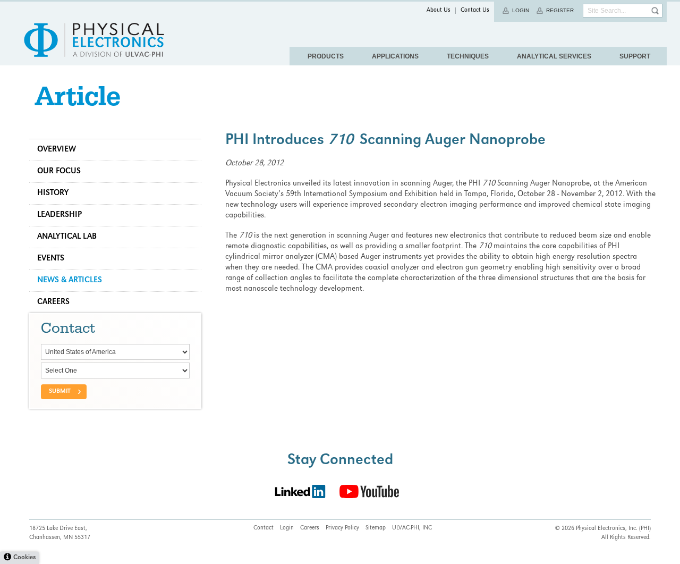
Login (520, 10)
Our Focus (59, 171)
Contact (263, 528)
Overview (56, 150)
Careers (53, 302)
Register (560, 10)
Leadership (59, 215)
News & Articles (69, 280)
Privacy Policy (342, 528)
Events (50, 259)
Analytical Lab (67, 237)
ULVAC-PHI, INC (412, 528)
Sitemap (376, 528)
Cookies (24, 557)
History (53, 193)
